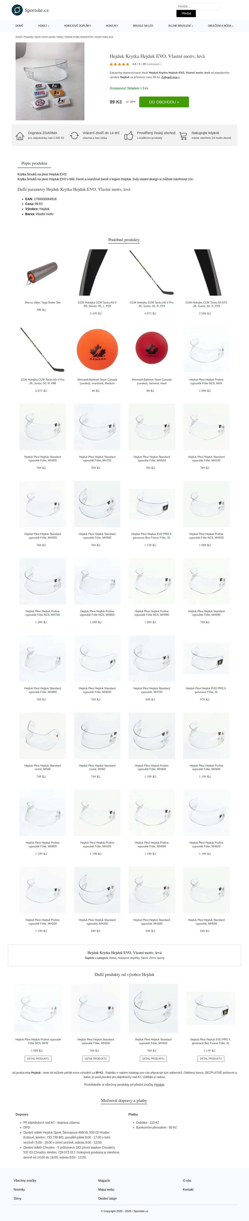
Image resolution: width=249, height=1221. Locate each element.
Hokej (42, 25)
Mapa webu (106, 1189)
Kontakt (188, 1189)
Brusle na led (143, 25)
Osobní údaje (107, 1198)
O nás (187, 1180)
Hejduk (125, 77)
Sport (37, 37)
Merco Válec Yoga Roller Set (42, 302)
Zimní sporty (48, 37)
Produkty (28, 37)
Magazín (104, 1180)
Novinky (19, 1189)
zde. (191, 179)
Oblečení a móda (219, 25)
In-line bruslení (179, 25)
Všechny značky (25, 1180)
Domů (19, 25)
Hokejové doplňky (77, 25)
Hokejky (112, 25)
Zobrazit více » (170, 77)
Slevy (17, 1198)
